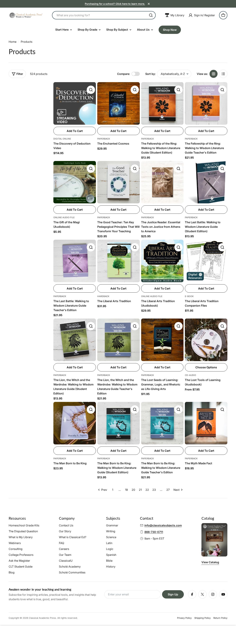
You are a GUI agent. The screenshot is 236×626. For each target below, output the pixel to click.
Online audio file (64, 217)
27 (168, 489)
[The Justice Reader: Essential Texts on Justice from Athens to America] (162, 182)
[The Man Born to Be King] (74, 423)
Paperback (103, 138)
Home (12, 41)
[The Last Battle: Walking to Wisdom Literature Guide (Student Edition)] (206, 182)
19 (126, 489)
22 (147, 489)
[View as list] (223, 74)
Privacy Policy (184, 617)
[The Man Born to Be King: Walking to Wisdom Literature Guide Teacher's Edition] (162, 423)
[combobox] (104, 15)
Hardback (103, 296)
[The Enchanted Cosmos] (118, 103)
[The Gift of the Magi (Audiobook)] (74, 182)
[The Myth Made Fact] (206, 423)
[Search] (151, 15)
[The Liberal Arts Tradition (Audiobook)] (162, 261)
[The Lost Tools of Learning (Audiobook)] (206, 340)
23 (154, 489)
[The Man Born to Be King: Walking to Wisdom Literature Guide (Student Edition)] (118, 423)
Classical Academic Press (42, 617)
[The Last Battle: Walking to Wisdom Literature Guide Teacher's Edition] (74, 261)
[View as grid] (213, 74)
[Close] (148, 3)
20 (133, 489)
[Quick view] (91, 90)
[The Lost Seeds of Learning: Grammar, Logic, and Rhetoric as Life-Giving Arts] (162, 340)
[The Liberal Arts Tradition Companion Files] (206, 261)
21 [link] (140, 489)
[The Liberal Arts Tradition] (118, 261)
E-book (189, 296)
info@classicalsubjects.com (163, 525)
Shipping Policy (202, 617)
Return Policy (220, 617)
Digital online (62, 138)
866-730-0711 (153, 532)
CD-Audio (190, 375)
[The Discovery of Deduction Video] (74, 103)
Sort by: (150, 74)
